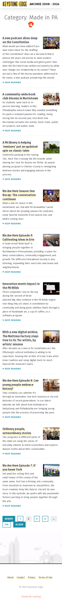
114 (7, 524)
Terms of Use (45, 577)
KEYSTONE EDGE (14, 3)
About (10, 577)
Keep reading (13, 82)
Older (19, 524)
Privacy (31, 577)
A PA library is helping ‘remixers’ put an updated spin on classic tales (20, 146)
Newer (9, 518)
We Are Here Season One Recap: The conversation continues (19, 195)
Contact (21, 577)
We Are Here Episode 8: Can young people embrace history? (20, 384)
